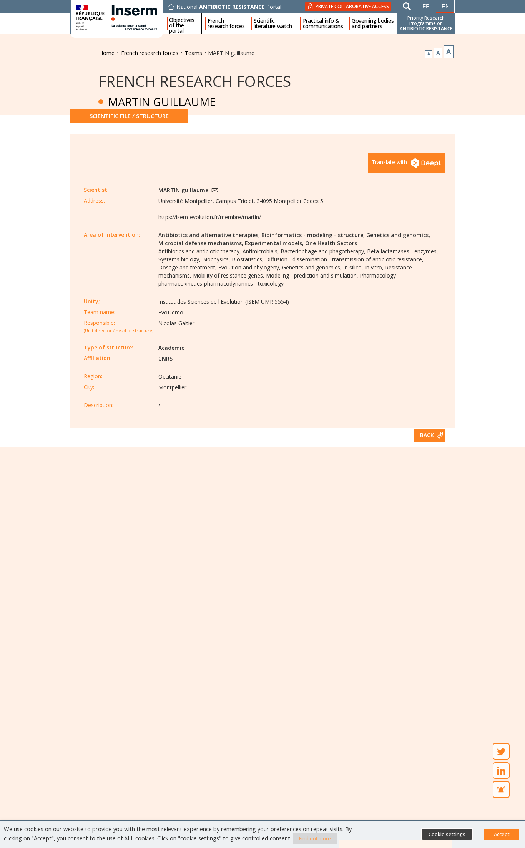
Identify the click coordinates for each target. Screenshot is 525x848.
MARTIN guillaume (184, 190)
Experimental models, (274, 243)
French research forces (226, 23)
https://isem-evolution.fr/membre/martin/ (209, 217)
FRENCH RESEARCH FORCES (194, 81)
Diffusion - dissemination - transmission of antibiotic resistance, (344, 259)
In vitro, (374, 267)
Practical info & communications (323, 23)
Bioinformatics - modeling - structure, (313, 235)
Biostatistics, (248, 259)
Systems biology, (179, 259)
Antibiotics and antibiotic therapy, (199, 251)
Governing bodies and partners (373, 23)
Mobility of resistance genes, (228, 275)
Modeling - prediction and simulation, (312, 275)
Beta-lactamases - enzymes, (402, 251)
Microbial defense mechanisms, (200, 243)
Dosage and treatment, (187, 267)
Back (427, 435)
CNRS (165, 358)
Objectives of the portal (181, 23)
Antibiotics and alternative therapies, (209, 235)
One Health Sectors (331, 243)
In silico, (353, 267)
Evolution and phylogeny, (249, 267)
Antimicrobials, (261, 251)
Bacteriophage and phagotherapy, (323, 251)
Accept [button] (502, 834)
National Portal (228, 7)
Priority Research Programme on (426, 23)
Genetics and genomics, (398, 235)
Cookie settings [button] (447, 834)
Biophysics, (216, 259)
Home (107, 53)
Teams (193, 53)
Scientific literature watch (273, 23)
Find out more (315, 838)
